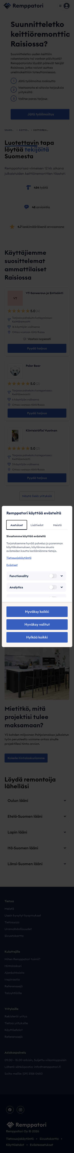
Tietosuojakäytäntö (18, 558)
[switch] (53, 576)
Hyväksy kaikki (37, 611)
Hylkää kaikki (37, 637)
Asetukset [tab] (16, 525)
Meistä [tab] (57, 525)
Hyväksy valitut (37, 624)
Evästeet (12, 565)
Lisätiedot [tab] (37, 525)
